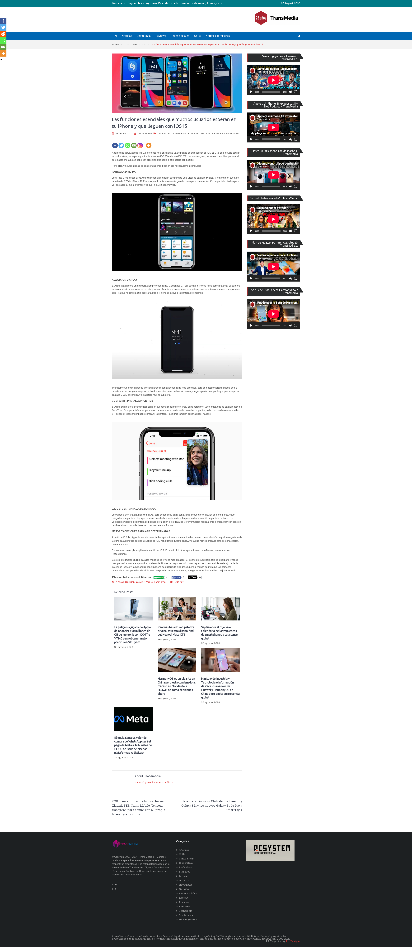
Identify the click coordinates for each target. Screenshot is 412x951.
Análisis (184, 850)
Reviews (160, 35)
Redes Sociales (180, 35)
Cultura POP (186, 858)
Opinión (184, 889)
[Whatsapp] (127, 143)
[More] (148, 143)
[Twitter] (121, 143)
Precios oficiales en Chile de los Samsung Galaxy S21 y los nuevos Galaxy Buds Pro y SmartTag (211, 806)
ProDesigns (293, 941)
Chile (197, 35)
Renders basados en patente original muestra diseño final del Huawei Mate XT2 (176, 630)
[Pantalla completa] (296, 91)
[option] (176, 3)
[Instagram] (140, 143)
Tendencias (186, 915)
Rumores (184, 906)
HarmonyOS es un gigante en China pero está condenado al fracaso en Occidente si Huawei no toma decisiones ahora (177, 686)
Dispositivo (164, 133)
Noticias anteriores (218, 35)
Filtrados (193, 133)
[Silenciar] (290, 91)
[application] (273, 80)
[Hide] (1, 59)
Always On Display (127, 581)
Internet (206, 133)
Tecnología (144, 35)
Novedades (232, 133)
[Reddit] (3, 34)
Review (183, 897)
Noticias (127, 35)
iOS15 (170, 581)
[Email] (134, 143)
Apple (149, 581)
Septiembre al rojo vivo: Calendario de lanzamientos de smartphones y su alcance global (183, 3)
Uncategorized (188, 919)
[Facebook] (115, 143)
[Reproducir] (251, 91)
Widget (178, 581)
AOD (142, 581)
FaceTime (160, 581)
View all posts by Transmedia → (154, 782)
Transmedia (144, 133)
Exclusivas (179, 133)
